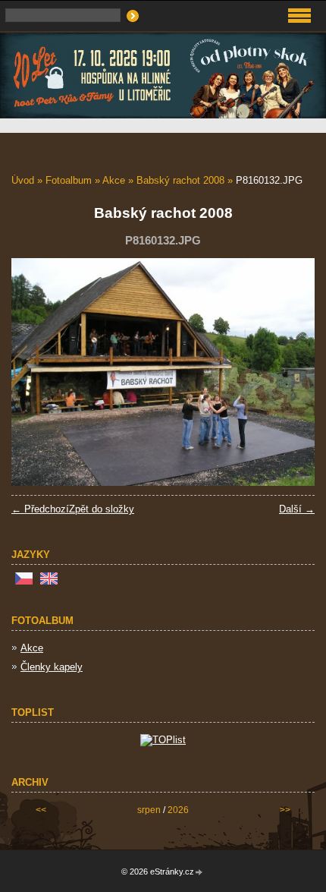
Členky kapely (51, 667)
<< (41, 810)
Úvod (22, 180)
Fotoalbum (68, 180)
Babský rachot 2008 (180, 180)
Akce (113, 180)
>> (285, 810)
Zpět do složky (101, 509)
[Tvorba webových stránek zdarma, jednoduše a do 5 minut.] (199, 872)
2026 (178, 810)
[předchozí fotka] (36, 372)
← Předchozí (40, 509)
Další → (297, 509)
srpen (149, 810)
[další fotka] (290, 372)
